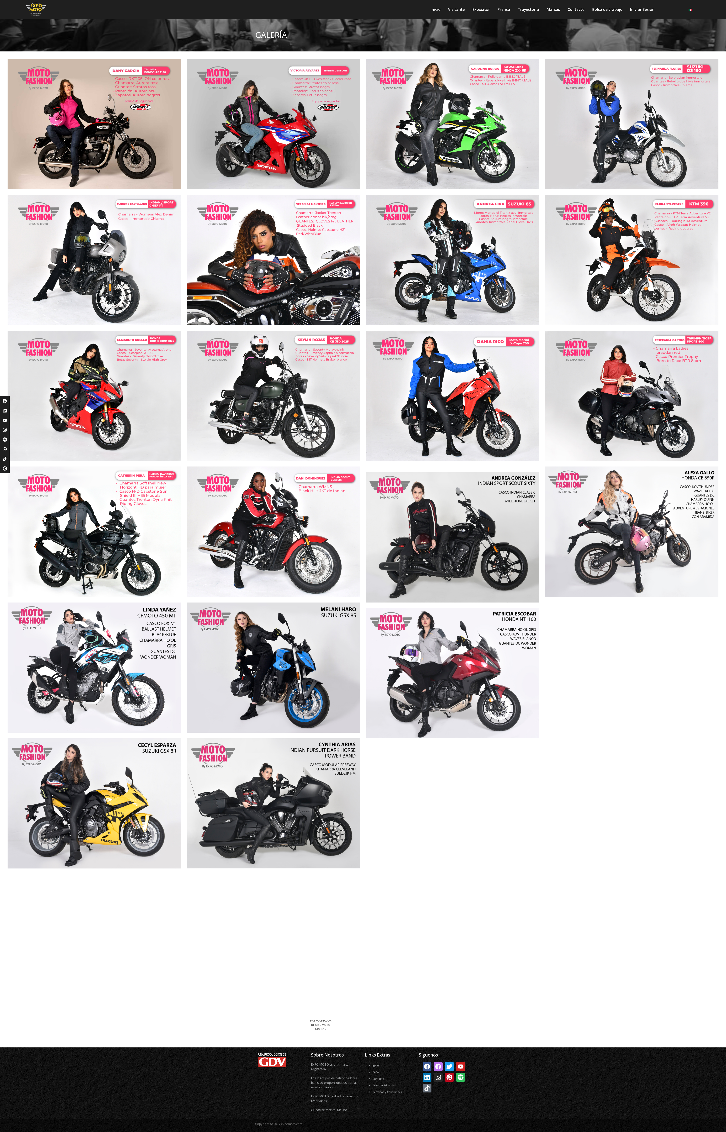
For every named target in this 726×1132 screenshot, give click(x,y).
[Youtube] (5, 420)
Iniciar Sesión (642, 9)
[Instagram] (5, 430)
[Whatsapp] (5, 449)
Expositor (481, 9)
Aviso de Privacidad (384, 1085)
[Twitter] (449, 1066)
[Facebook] (5, 401)
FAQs (375, 1072)
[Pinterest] (5, 468)
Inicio (435, 9)
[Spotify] (5, 439)
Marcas (553, 9)
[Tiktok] (5, 459)
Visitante (456, 9)
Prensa (503, 9)
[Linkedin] (5, 410)
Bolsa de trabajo (607, 9)
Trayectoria (528, 9)
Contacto (576, 9)
